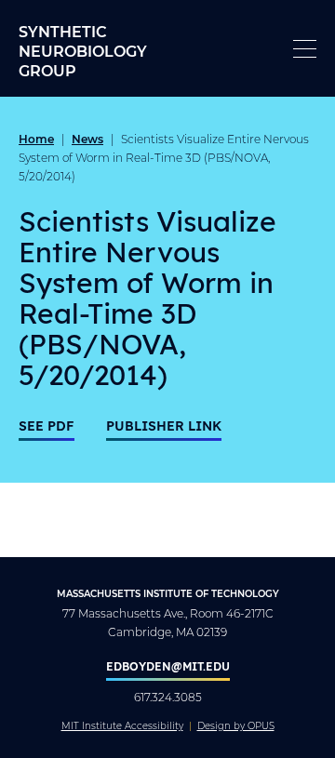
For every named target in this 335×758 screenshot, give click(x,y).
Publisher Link (163, 425)
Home (36, 138)
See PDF (46, 425)
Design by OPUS (236, 726)
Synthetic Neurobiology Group (83, 50)
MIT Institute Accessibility (122, 726)
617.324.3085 (168, 697)
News (87, 138)
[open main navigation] (305, 49)
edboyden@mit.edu (168, 665)
